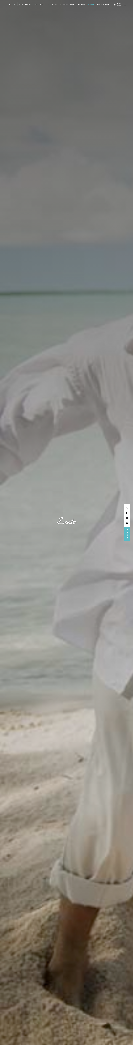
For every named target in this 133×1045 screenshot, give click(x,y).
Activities (53, 4)
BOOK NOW (127, 534)
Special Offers (103, 4)
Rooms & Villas (25, 4)
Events (91, 4)
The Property (39, 4)
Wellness (81, 4)
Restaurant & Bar (67, 4)
